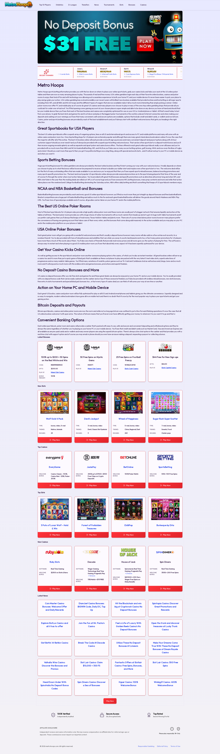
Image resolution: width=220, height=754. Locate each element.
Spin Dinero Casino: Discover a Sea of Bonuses (91, 684)
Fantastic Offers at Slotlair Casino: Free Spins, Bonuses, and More (128, 665)
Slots (121, 5)
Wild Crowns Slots (75, 74)
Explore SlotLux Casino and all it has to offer (54, 625)
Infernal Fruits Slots (99, 74)
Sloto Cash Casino (131, 369)
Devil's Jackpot (91, 418)
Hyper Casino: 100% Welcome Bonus (128, 684)
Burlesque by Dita (165, 525)
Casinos (143, 5)
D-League (72, 5)
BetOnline (128, 467)
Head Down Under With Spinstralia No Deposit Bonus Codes (55, 685)
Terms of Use (175, 746)
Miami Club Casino (57, 372)
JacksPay (91, 467)
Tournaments (109, 5)
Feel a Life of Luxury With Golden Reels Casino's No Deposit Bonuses (128, 626)
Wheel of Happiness (128, 418)
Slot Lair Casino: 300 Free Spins (165, 664)
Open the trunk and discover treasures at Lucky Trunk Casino (165, 626)
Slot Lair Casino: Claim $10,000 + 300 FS (91, 664)
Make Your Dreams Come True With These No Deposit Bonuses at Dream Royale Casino (165, 647)
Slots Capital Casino (169, 368)
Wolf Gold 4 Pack (54, 418)
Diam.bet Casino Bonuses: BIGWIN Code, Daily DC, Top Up (91, 606)
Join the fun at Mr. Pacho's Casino (92, 625)
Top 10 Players (45, 5)
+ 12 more (91, 576)
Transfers (85, 5)
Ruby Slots (55, 562)
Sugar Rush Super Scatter (165, 418)
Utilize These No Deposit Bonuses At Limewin (128, 644)
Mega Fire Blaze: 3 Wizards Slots (151, 74)
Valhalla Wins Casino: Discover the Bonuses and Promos (54, 665)
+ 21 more (128, 573)
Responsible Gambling (146, 746)
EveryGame (54, 467)
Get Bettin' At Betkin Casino (54, 642)
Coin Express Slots (123, 74)
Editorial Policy (162, 746)
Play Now (56, 440)
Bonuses (131, 5)
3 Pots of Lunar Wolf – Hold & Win (54, 527)
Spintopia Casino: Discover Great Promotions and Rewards (165, 606)
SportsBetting (165, 467)
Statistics (59, 5)
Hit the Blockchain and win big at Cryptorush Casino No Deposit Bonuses (128, 606)
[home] (19, 8)
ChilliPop (128, 525)
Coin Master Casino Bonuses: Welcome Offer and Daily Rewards (54, 606)
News (96, 5)
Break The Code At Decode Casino (91, 644)
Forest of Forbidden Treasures (91, 527)
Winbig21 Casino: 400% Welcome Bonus (165, 684)
